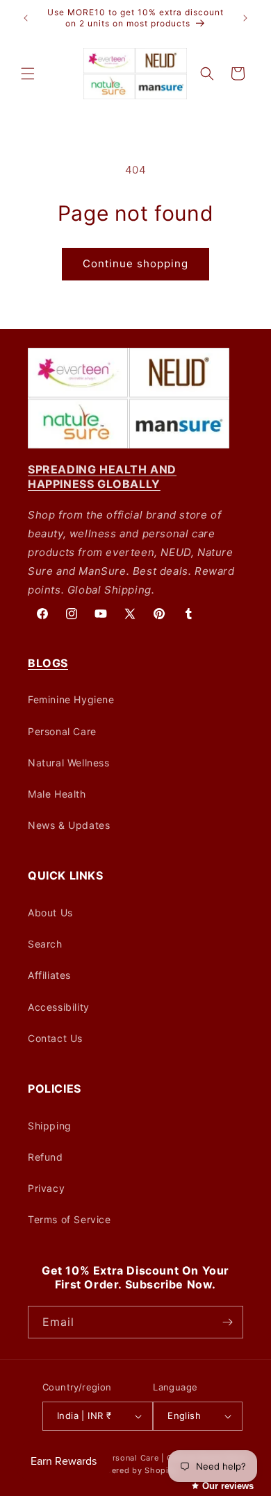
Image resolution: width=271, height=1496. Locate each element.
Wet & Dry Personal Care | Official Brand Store (153, 1458)
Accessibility (59, 1007)
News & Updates (69, 825)
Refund (45, 1157)
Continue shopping (135, 263)
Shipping (50, 1126)
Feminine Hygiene (71, 699)
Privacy (46, 1188)
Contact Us (55, 1038)
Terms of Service (69, 1219)
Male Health (57, 794)
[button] (28, 73)
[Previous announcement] (25, 18)
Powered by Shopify (136, 1470)
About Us (50, 912)
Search (45, 944)
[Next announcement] (245, 18)
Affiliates (49, 975)
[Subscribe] (227, 1322)
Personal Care (62, 731)
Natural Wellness (69, 762)
